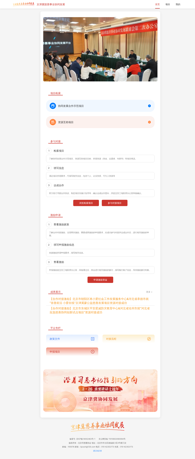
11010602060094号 (116, 439)
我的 (178, 4)
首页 (157, 4)
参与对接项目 (114, 203)
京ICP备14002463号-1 (85, 439)
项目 (167, 4)
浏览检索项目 (86, 203)
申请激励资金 (100, 279)
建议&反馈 (97, 451)
